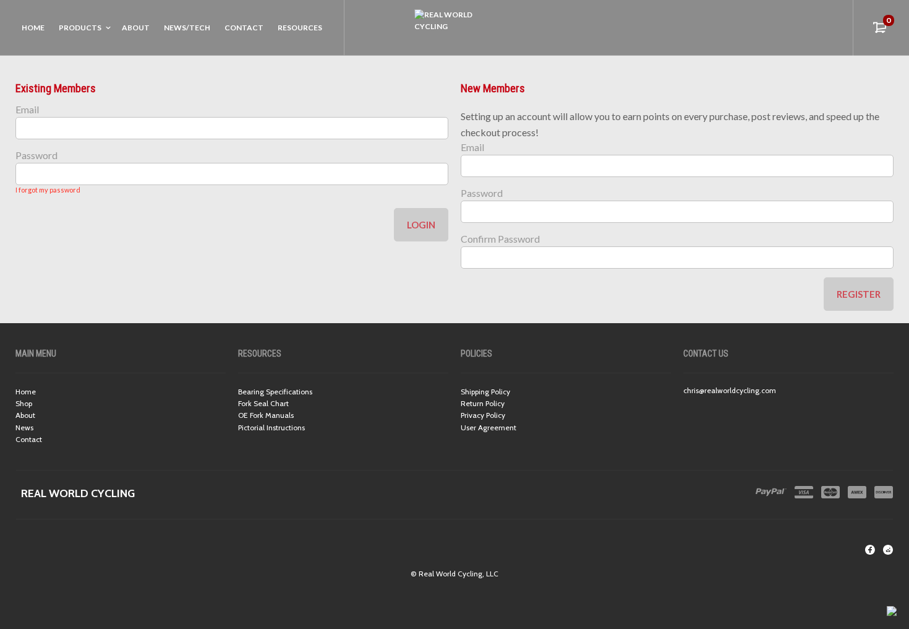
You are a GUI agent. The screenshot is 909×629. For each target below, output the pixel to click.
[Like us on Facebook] (870, 550)
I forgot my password (47, 190)
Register (859, 294)
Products (80, 27)
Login (421, 224)
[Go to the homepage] (454, 27)
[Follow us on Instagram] (888, 550)
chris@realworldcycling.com (729, 390)
